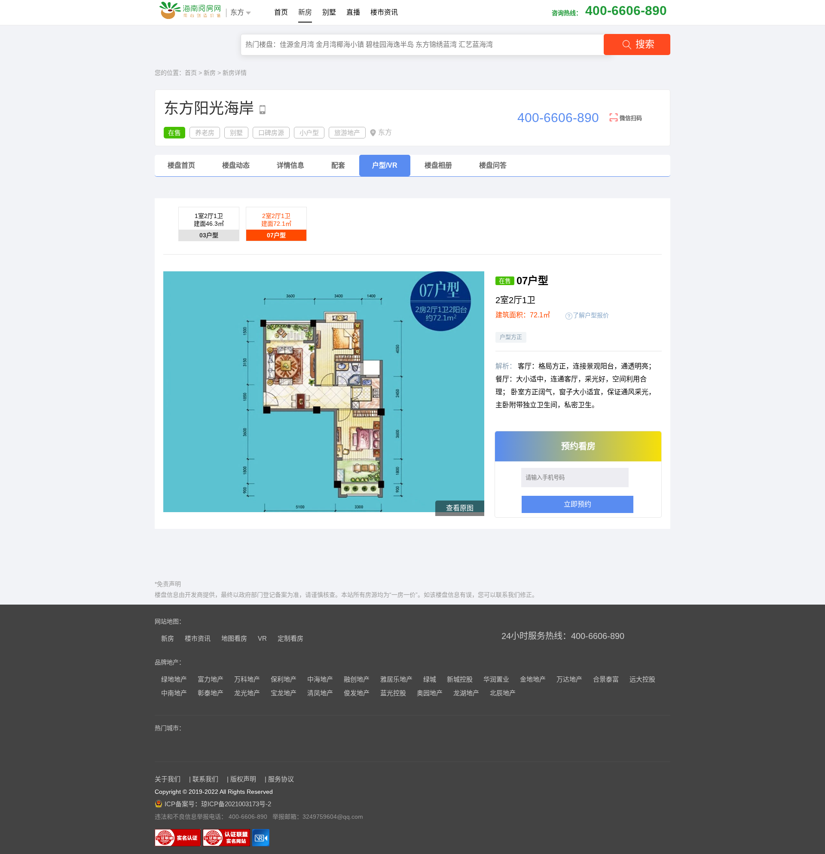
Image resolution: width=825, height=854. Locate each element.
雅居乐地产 (396, 679)
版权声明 (243, 779)
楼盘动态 (236, 165)
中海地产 (320, 679)
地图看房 (234, 638)
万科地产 (247, 679)
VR (262, 638)
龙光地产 (247, 693)
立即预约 (577, 504)
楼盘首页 (181, 165)
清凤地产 (320, 693)
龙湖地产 (466, 693)
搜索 (645, 44)
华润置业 (496, 679)
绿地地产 (174, 679)
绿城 (429, 679)
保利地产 (283, 679)
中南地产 (174, 693)
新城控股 (460, 679)
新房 (305, 12)
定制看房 (290, 638)
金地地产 (533, 679)
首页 (281, 12)
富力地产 (210, 679)
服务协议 (281, 779)
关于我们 (167, 779)
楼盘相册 (438, 165)
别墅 (329, 12)
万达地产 (569, 679)
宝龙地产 (283, 693)
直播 (353, 12)
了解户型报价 (591, 315)
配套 (338, 165)
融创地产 (357, 679)
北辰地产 (503, 693)
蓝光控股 (393, 693)
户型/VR (384, 165)
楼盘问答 (493, 165)
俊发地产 (357, 693)
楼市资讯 (384, 12)
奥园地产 (430, 693)
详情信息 (290, 165)
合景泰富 (606, 679)
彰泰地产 (210, 693)
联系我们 (205, 779)
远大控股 (642, 679)
